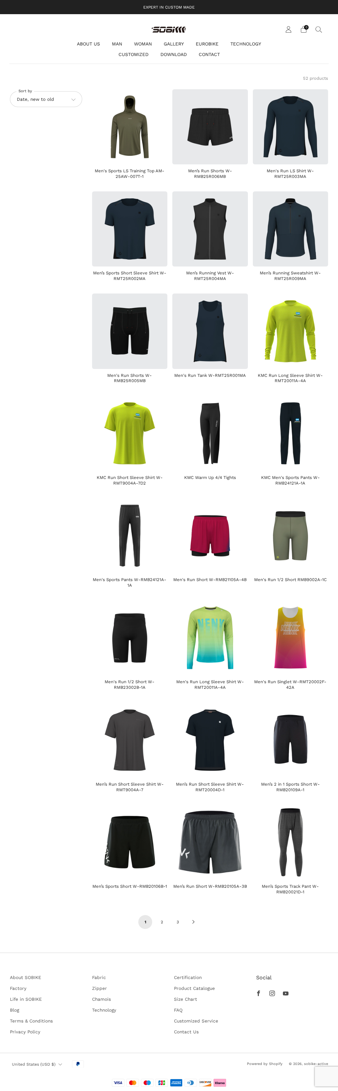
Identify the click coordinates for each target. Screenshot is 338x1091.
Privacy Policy (25, 1031)
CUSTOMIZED (133, 54)
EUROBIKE (207, 43)
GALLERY (174, 43)
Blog (14, 1010)
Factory (18, 988)
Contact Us (186, 1031)
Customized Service (196, 1020)
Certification (188, 977)
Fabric (99, 977)
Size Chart (185, 999)
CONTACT (209, 54)
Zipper (99, 988)
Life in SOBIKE (26, 999)
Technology (104, 1010)
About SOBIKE (25, 977)
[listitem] (169, 7)
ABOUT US (88, 43)
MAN (117, 43)
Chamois (101, 999)
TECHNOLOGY (245, 43)
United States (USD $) (33, 1064)
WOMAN (143, 43)
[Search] (319, 29)
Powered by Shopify (265, 1064)
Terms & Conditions (31, 1020)
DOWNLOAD (173, 54)
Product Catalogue (194, 988)
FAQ (178, 1010)
